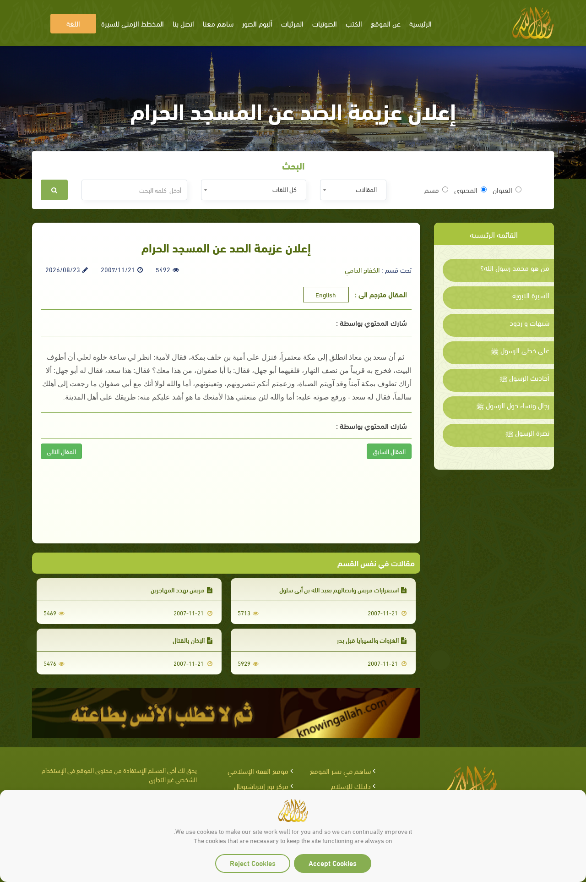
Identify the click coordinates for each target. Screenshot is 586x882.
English (325, 294)
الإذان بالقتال (189, 640)
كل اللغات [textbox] (284, 189)
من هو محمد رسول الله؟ (514, 267)
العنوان (502, 190)
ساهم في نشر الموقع (340, 770)
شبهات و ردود (529, 322)
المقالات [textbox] (366, 189)
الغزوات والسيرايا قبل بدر (368, 640)
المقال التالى (61, 451)
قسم (431, 190)
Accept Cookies (333, 862)
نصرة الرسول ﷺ (527, 432)
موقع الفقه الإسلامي (258, 770)
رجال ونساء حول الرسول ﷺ (512, 405)
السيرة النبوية (530, 295)
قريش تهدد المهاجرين (178, 589)
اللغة (73, 23)
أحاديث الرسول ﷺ (524, 377)
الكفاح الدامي (362, 269)
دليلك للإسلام (351, 785)
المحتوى (465, 190)
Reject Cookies (253, 862)
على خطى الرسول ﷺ (520, 350)
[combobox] (353, 190)
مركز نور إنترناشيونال (261, 785)
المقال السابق (389, 451)
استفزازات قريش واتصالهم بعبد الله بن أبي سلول (339, 589)
